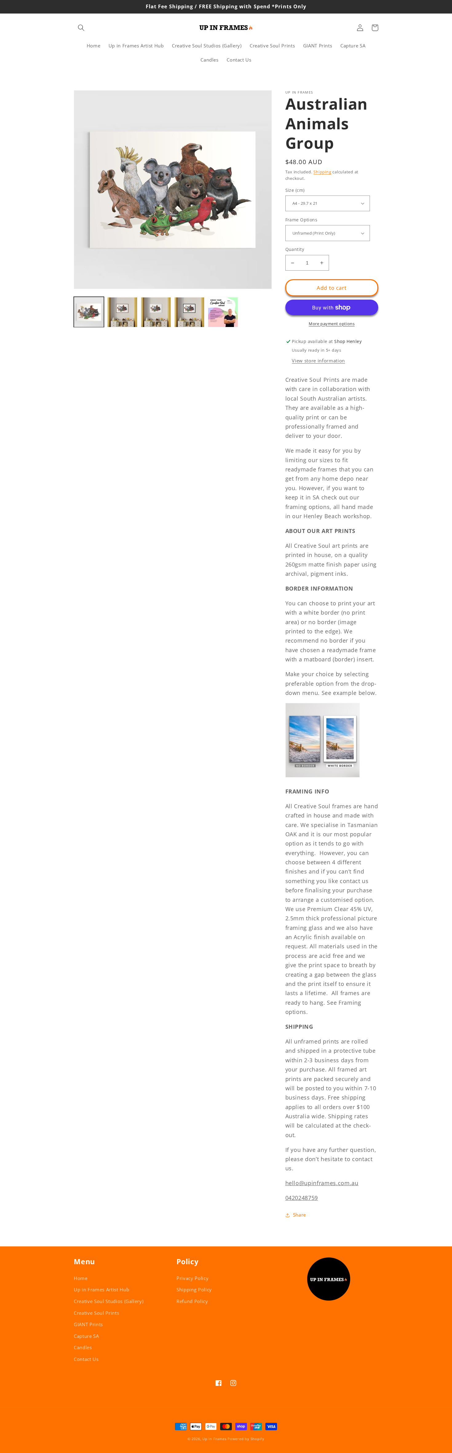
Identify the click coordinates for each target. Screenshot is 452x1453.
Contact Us (86, 1359)
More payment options (332, 323)
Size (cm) (295, 190)
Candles (83, 1347)
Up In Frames (214, 1438)
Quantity (294, 249)
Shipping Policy (194, 1289)
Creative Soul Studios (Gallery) (108, 1301)
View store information (318, 360)
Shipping (322, 172)
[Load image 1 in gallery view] (89, 312)
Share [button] (299, 1215)
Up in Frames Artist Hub (101, 1289)
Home (81, 1278)
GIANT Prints (88, 1324)
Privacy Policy (192, 1278)
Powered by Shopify (246, 1438)
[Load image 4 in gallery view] (189, 312)
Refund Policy (192, 1301)
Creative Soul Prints (96, 1313)
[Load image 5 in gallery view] (223, 312)
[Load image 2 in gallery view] (122, 312)
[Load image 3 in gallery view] (156, 312)
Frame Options (301, 220)
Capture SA (86, 1336)
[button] (81, 27)
